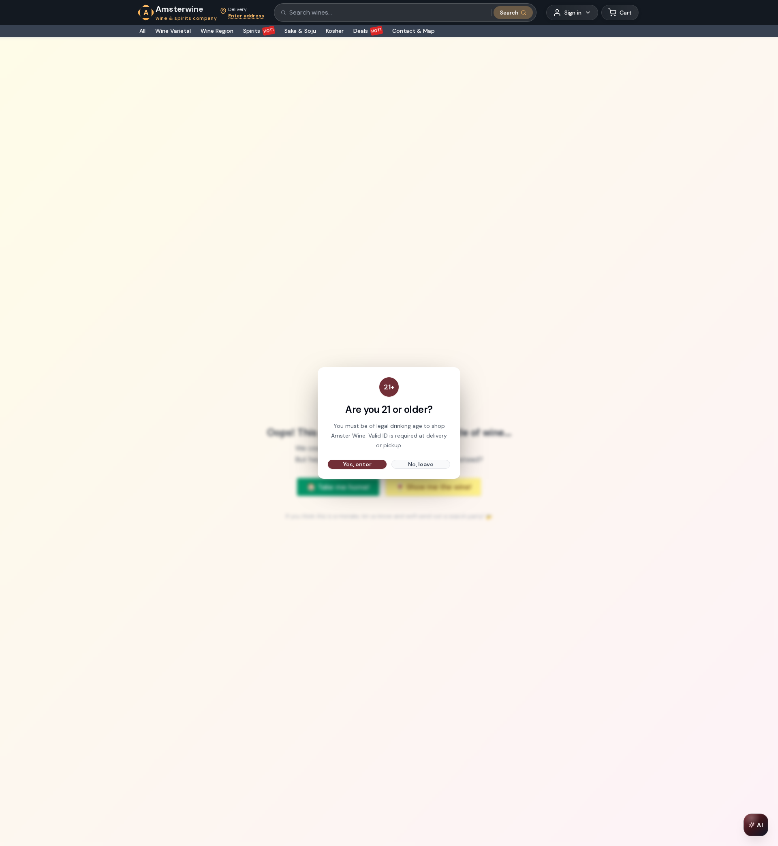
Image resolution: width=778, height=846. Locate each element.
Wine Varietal (173, 30)
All (142, 30)
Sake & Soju (300, 30)
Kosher (335, 30)
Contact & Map (413, 30)
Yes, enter (357, 464)
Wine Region (217, 30)
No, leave (421, 464)
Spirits (258, 30)
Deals (367, 30)
